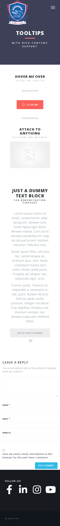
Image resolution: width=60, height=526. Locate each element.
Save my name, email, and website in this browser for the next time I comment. (27, 455)
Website (6, 432)
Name (5, 405)
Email (5, 419)
